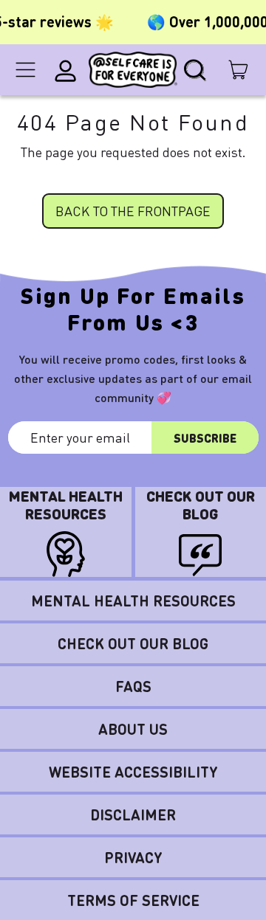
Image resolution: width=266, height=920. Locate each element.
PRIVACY (133, 857)
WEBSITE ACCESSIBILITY (133, 771)
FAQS (133, 686)
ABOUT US (133, 729)
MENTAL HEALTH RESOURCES (133, 600)
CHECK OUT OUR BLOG (133, 643)
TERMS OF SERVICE (133, 900)
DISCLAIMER (133, 814)
